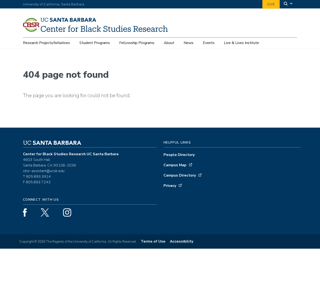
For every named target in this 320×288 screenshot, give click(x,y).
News (188, 42)
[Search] (288, 4)
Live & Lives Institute (241, 42)
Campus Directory (180, 175)
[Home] (97, 30)
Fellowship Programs (136, 42)
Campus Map (175, 165)
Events (209, 42)
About (169, 42)
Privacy (170, 185)
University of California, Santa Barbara (53, 4)
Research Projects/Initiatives (46, 42)
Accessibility (181, 241)
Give (271, 4)
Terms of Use (153, 241)
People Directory (179, 154)
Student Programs (94, 42)
